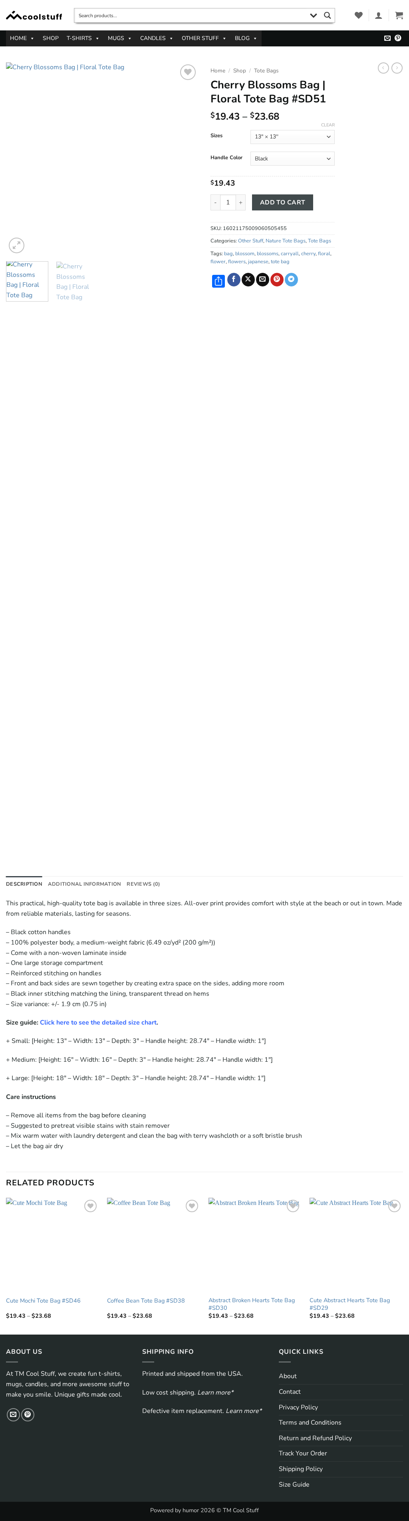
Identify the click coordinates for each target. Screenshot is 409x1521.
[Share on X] (248, 279)
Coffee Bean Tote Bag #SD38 (146, 1301)
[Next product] (383, 68)
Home (217, 70)
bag (228, 253)
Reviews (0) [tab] (143, 884)
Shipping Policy (301, 1469)
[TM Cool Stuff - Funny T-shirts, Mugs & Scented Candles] (34, 15)
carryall (290, 253)
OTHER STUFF (200, 38)
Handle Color (226, 158)
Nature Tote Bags (286, 240)
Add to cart (283, 202)
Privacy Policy (298, 1407)
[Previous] (20, 159)
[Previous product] (397, 68)
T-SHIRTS (79, 38)
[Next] (184, 159)
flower (218, 261)
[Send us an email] (387, 38)
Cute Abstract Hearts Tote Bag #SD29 (350, 1304)
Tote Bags (266, 70)
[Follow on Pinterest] (398, 38)
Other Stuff (250, 240)
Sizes (216, 136)
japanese (258, 261)
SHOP (51, 38)
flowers (237, 261)
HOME (18, 38)
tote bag (280, 261)
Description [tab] (24, 884)
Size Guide (294, 1484)
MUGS (116, 38)
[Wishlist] (359, 15)
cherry (308, 253)
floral (324, 253)
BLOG (242, 38)
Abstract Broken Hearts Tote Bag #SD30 (251, 1304)
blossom (244, 253)
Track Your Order (303, 1453)
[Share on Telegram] (291, 279)
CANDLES (153, 38)
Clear (328, 125)
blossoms (267, 253)
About (288, 1376)
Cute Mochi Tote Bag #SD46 (43, 1301)
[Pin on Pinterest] (277, 279)
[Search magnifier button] (328, 15)
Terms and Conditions (310, 1422)
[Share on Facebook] (233, 279)
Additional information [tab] (84, 884)
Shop (239, 70)
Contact (290, 1391)
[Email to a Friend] (262, 279)
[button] (379, 15)
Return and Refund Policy (315, 1438)
